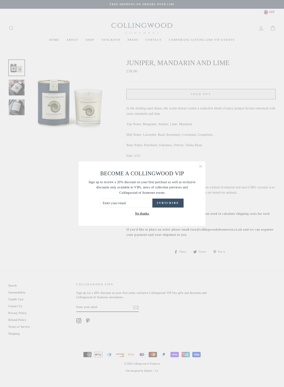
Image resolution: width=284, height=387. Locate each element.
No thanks (142, 213)
